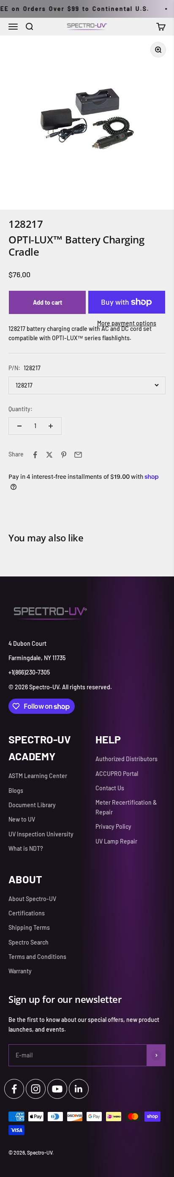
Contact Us (109, 788)
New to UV (21, 819)
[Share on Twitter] (49, 455)
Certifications (26, 913)
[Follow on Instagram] (35, 1089)
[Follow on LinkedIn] (78, 1089)
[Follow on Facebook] (14, 1089)
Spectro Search (28, 942)
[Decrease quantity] (19, 426)
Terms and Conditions (37, 956)
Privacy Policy (113, 826)
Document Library (32, 804)
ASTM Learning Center (37, 775)
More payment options (126, 323)
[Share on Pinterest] (64, 455)
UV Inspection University (40, 834)
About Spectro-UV (32, 898)
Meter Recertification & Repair (126, 807)
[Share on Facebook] (35, 455)
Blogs (15, 790)
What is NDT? (25, 848)
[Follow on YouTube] (57, 1089)
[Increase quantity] (50, 426)
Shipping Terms (29, 927)
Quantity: (20, 408)
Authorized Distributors (126, 758)
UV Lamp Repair (116, 841)
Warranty (20, 971)
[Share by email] (78, 455)
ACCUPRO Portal (116, 773)
